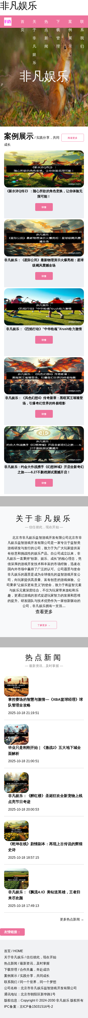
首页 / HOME (13, 951)
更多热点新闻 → (72, 919)
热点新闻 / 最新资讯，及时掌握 (27, 963)
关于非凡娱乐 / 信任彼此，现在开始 (30, 957)
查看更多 (44, 611)
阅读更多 (73, 138)
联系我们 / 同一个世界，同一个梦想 (30, 982)
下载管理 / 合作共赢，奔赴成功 (27, 969)
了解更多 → (44, 625)
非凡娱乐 (18, 5)
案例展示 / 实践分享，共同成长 (27, 975)
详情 (44, 207)
